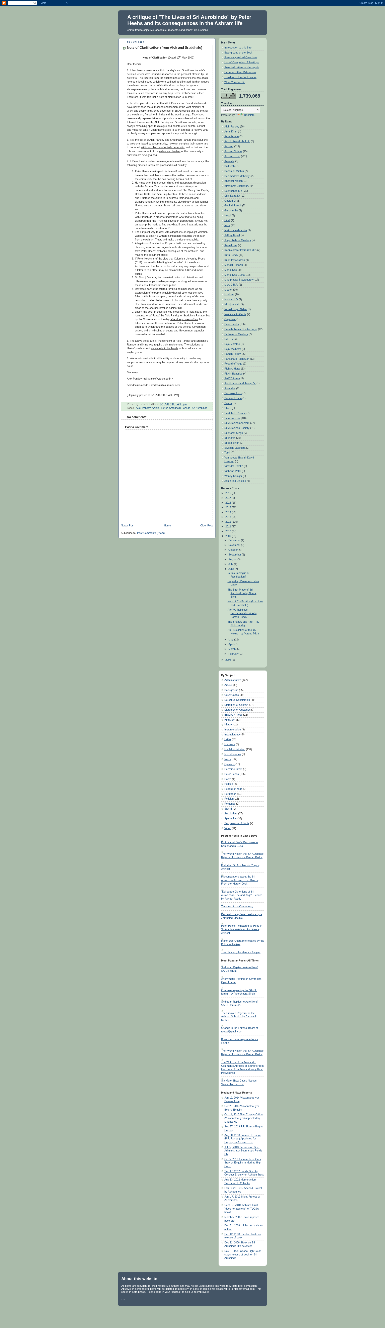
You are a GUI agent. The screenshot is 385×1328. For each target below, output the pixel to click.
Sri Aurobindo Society (236, 428)
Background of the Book (238, 52)
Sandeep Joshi (233, 393)
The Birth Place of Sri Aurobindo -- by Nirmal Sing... (242, 593)
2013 (228, 517)
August (232, 559)
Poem (227, 779)
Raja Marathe (232, 344)
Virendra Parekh (233, 466)
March (232, 649)
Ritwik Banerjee (233, 373)
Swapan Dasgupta (234, 447)
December (234, 540)
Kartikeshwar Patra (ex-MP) (240, 250)
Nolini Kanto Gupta (235, 314)
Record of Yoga (233, 363)
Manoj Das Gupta (234, 275)
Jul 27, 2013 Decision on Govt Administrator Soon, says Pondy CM (243, 1151)
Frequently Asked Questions (240, 57)
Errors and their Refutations (240, 72)
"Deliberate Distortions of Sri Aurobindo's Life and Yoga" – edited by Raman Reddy (241, 895)
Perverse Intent (233, 769)
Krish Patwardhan (234, 260)
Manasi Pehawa (233, 265)
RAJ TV (229, 339)
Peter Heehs (231, 324)
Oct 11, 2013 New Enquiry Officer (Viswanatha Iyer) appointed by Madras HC (243, 1118)
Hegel (227, 215)
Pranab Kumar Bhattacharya (240, 329)
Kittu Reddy (231, 255)
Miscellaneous (232, 754)
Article (155, 408)
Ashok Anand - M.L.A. (237, 141)
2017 (228, 498)
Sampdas (229, 388)
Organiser (230, 319)
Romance (229, 803)
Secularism (230, 813)
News (227, 759)
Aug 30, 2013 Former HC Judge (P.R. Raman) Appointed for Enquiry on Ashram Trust (242, 1139)
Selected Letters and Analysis (241, 67)
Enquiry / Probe (233, 714)
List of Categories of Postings (241, 62)
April (231, 644)
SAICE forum (232, 378)
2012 (228, 521)
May (231, 639)
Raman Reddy (232, 353)
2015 (228, 507)
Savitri (228, 403)
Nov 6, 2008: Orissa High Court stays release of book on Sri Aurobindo (242, 1254)
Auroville (229, 161)
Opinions (229, 764)
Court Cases (231, 695)
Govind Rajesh (232, 205)
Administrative (232, 680)
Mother (228, 289)
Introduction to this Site (237, 47)
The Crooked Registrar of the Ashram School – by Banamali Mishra (238, 1017)
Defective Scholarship (237, 700)
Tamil (227, 452)
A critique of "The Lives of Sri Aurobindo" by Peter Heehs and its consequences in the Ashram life (189, 20)
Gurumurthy (231, 210)
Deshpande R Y (233, 191)
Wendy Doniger (233, 476)
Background (231, 690)
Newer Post (127, 525)
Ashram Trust (232, 156)
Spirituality (230, 818)
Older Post (206, 525)
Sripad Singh (231, 442)
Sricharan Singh (233, 433)
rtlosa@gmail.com (244, 1288)
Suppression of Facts (236, 823)
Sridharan (229, 437)
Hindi (227, 220)
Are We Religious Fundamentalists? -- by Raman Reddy (242, 613)
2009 (228, 536)
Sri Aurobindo (199, 408)
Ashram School (233, 151)
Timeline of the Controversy (240, 77)
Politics (228, 784)
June (231, 569)
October (233, 549)
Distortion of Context (236, 705)
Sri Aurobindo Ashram (236, 423)
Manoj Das (230, 270)
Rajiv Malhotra (232, 349)
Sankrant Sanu (233, 398)
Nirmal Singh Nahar (235, 309)
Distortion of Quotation (237, 709)
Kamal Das (230, 245)
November (234, 545)
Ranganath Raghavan (236, 358)
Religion (229, 798)
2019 (228, 493)
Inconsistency (232, 734)
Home (167, 525)
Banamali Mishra (234, 171)
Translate (249, 115)
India (227, 225)
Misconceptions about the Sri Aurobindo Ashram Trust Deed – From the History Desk (239, 880)
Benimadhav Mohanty (237, 176)
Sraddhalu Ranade (179, 408)
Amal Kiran (230, 131)
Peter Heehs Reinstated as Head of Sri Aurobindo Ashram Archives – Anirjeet (241, 929)
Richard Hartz (232, 368)
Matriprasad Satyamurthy (239, 279)
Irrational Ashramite (235, 230)
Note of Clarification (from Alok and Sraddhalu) (164, 47)
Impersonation (232, 729)
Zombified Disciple (235, 481)
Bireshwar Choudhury (236, 186)
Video (227, 828)
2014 (228, 512)
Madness (229, 744)
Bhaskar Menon (233, 181)
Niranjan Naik (232, 304)
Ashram (228, 146)
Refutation (230, 794)
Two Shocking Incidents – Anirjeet (240, 952)
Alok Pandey (143, 408)
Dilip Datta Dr (232, 195)
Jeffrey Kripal (232, 235)
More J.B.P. (231, 284)
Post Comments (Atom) (151, 533)
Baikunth (229, 166)
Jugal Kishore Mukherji (237, 240)
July (231, 564)
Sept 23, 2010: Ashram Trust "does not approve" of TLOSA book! (241, 1209)
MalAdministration (234, 749)
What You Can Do (234, 82)
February (233, 653)
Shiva (227, 408)
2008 (228, 659)
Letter (164, 408)
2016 (228, 502)
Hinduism (229, 719)
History (228, 724)
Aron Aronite (231, 136)
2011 (228, 526)
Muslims (229, 294)
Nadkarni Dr (231, 299)
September (235, 554)
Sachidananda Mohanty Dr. (240, 383)
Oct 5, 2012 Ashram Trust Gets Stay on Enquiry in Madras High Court (242, 1163)
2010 (228, 531)
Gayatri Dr (230, 200)
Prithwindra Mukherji (236, 334)
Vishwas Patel (232, 471)
